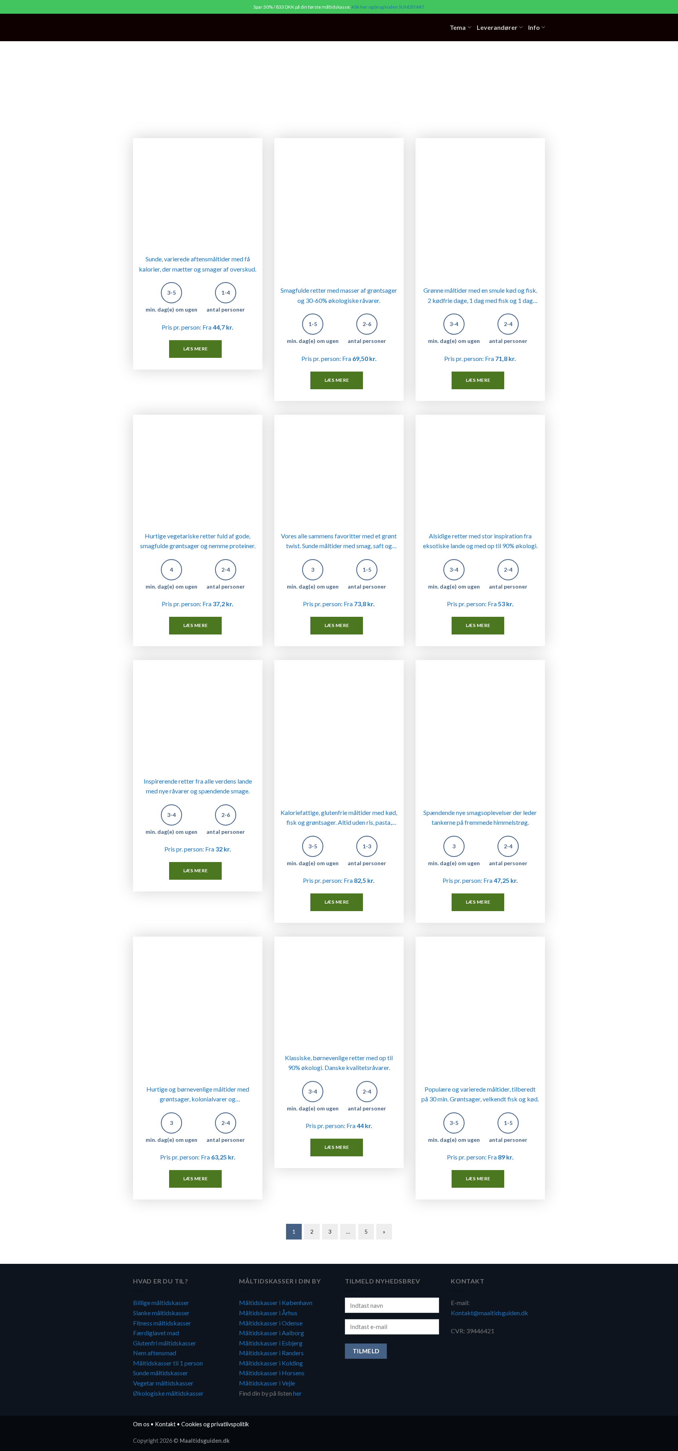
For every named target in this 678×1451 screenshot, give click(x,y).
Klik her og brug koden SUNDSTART (388, 7)
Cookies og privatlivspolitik (215, 1424)
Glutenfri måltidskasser (164, 1343)
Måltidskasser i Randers (271, 1352)
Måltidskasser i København (275, 1302)
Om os (141, 1424)
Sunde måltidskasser (160, 1372)
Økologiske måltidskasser (168, 1393)
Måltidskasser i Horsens (271, 1372)
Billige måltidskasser (161, 1302)
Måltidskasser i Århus (268, 1312)
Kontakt (165, 1424)
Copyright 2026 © (181, 1440)
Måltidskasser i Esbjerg (271, 1343)
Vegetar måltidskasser (163, 1383)
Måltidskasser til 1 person (168, 1363)
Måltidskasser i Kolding (271, 1363)
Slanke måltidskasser (161, 1312)
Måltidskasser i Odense (271, 1323)
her (297, 1393)
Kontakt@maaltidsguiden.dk (489, 1312)
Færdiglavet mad (156, 1332)
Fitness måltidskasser (162, 1323)
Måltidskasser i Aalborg (271, 1332)
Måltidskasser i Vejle (267, 1383)
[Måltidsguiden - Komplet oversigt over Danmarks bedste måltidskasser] (181, 27)
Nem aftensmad (154, 1352)
